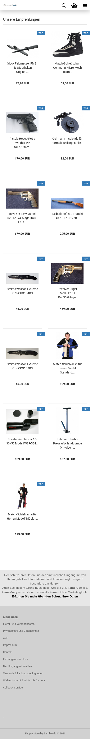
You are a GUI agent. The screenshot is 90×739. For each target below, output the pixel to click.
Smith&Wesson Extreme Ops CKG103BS (22, 366)
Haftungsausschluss (15, 659)
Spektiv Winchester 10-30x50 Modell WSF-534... (22, 441)
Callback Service (13, 687)
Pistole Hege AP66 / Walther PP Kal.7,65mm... (22, 143)
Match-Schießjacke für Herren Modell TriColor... (22, 516)
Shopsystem (32, 733)
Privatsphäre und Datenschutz (21, 630)
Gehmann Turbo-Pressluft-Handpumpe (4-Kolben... (67, 443)
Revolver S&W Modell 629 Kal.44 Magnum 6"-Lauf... (22, 218)
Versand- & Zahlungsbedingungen (23, 673)
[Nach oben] (78, 733)
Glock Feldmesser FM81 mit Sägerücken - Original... (22, 67)
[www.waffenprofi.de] (8, 5)
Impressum (10, 645)
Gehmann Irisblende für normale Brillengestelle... (67, 140)
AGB (5, 637)
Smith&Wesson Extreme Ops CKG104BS (22, 291)
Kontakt (7, 652)
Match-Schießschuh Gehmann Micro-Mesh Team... (67, 67)
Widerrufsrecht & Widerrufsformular (24, 680)
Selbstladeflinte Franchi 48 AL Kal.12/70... (67, 216)
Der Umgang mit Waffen (17, 666)
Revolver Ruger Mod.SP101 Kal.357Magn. (67, 293)
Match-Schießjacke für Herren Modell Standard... (67, 368)
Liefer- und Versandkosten (19, 623)
